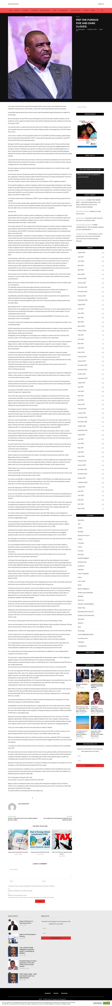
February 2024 (82, 356)
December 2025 (82, 287)
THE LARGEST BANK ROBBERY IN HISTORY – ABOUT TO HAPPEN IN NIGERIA (27, 950)
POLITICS (81, 600)
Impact (80, 577)
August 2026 (81, 252)
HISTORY (81, 569)
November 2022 (82, 421)
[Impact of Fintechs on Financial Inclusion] (13, 925)
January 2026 (82, 283)
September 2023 (82, 378)
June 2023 (81, 391)
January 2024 (82, 361)
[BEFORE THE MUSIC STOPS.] (82, 675)
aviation (80, 528)
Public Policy (81, 608)
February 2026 (82, 278)
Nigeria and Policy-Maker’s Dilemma (28, 935)
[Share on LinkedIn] (38, 798)
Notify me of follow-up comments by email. (20, 890)
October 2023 (82, 374)
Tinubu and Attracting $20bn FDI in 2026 (40, 852)
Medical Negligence (83, 588)
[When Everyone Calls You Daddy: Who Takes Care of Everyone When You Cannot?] (82, 698)
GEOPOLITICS (82, 562)
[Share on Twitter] (37, 798)
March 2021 (81, 508)
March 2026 (81, 274)
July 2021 (80, 491)
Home (10, 10)
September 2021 (82, 482)
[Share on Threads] (43, 798)
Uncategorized (82, 646)
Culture (80, 547)
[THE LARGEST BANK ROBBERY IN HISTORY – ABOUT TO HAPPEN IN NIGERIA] (13, 952)
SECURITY (81, 619)
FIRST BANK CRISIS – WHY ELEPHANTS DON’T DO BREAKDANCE (28, 976)
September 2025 (82, 300)
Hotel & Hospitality (83, 573)
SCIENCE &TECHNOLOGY (86, 615)
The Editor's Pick (83, 638)
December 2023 (82, 365)
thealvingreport (81, 29)
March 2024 (81, 352)
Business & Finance (45, 10)
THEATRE (81, 642)
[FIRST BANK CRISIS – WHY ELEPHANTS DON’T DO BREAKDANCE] (13, 978)
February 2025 (82, 330)
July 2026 (80, 257)
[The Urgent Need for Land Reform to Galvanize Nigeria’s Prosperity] (82, 722)
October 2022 (82, 426)
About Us (16, 10)
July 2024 (80, 335)
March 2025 (81, 326)
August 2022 (81, 434)
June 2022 (81, 443)
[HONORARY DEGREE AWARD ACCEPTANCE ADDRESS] (97, 675)
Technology (81, 630)
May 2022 (81, 447)
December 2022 (82, 417)
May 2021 (81, 499)
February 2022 (82, 460)
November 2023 (82, 369)
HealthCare (81, 566)
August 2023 (81, 382)
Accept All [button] (106, 1003)
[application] (90, 181)
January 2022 (82, 465)
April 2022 (81, 452)
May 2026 (81, 265)
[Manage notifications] (108, 1002)
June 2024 (81, 339)
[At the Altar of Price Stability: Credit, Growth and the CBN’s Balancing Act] (97, 722)
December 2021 (82, 469)
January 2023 (82, 413)
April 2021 (81, 504)
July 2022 (80, 439)
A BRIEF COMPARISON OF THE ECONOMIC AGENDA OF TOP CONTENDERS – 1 (90, 227)
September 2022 (82, 430)
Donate (93, 10)
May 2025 (81, 317)
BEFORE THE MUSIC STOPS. (81, 685)
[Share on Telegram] (41, 798)
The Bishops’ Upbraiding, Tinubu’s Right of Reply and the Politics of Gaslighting (97, 709)
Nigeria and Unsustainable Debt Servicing (18, 852)
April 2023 (81, 400)
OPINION (80, 596)
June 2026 (81, 261)
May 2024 (81, 343)
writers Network (75, 10)
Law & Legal (81, 581)
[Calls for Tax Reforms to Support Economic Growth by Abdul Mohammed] (62, 840)
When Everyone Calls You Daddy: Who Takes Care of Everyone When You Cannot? (82, 709)
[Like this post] (33, 798)
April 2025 (81, 322)
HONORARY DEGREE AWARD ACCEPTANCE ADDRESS (97, 686)
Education (81, 554)
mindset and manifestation (85, 592)
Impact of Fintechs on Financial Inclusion (26, 922)
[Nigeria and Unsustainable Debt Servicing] (18, 840)
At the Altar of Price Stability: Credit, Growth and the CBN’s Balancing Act (97, 733)
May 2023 (81, 395)
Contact (86, 10)
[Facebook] (96, 10)
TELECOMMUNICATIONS (85, 634)
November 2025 (82, 291)
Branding (80, 531)
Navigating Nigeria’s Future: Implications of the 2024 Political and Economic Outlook (28, 963)
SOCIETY (81, 623)
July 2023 (80, 387)
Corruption (34, 10)
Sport (79, 627)
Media (55, 10)
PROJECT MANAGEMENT (86, 604)
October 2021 (82, 478)
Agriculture (81, 520)
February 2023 (82, 408)
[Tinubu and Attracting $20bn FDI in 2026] (40, 840)
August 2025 (81, 304)
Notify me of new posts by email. (17, 895)
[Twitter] (98, 10)
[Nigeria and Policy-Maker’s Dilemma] (13, 938)
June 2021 (81, 495)
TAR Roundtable (63, 10)
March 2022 (81, 456)
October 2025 (82, 296)
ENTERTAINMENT (83, 558)
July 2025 (80, 309)
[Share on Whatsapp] (40, 798)
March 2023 (81, 404)
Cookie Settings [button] (97, 1003)
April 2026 (81, 270)
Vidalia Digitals (69, 999)
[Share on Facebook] (35, 798)
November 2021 (82, 473)
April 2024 (81, 348)
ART (79, 524)
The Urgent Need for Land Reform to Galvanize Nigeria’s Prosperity (81, 733)
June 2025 (81, 313)
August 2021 (81, 487)
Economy (25, 10)
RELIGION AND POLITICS (85, 611)
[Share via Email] (46, 798)
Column (80, 539)
